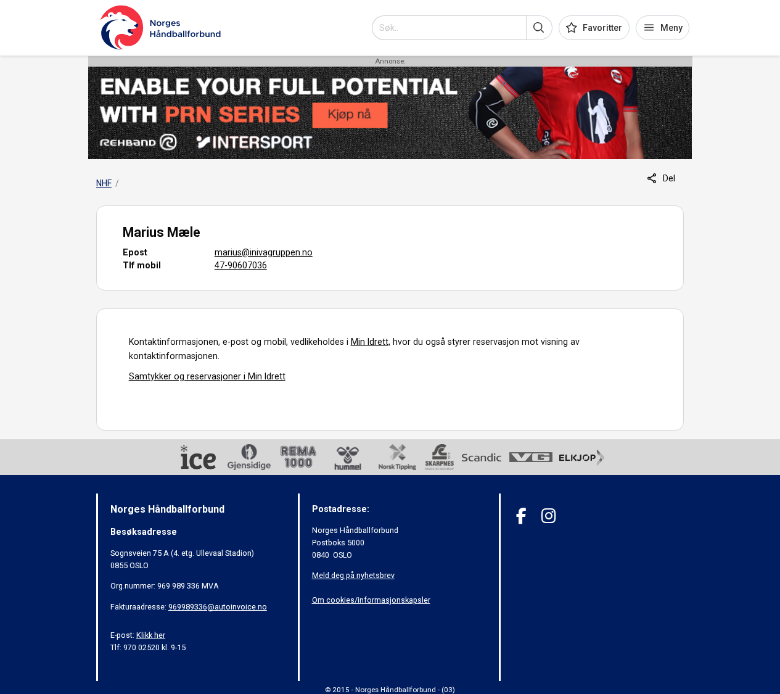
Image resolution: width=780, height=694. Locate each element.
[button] (539, 27)
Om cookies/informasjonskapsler (371, 600)
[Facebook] (521, 516)
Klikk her (150, 635)
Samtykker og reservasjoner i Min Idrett (207, 376)
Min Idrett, (370, 342)
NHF (104, 183)
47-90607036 (241, 265)
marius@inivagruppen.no (264, 252)
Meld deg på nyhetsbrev (353, 575)
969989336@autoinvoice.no (217, 606)
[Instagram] (548, 516)
